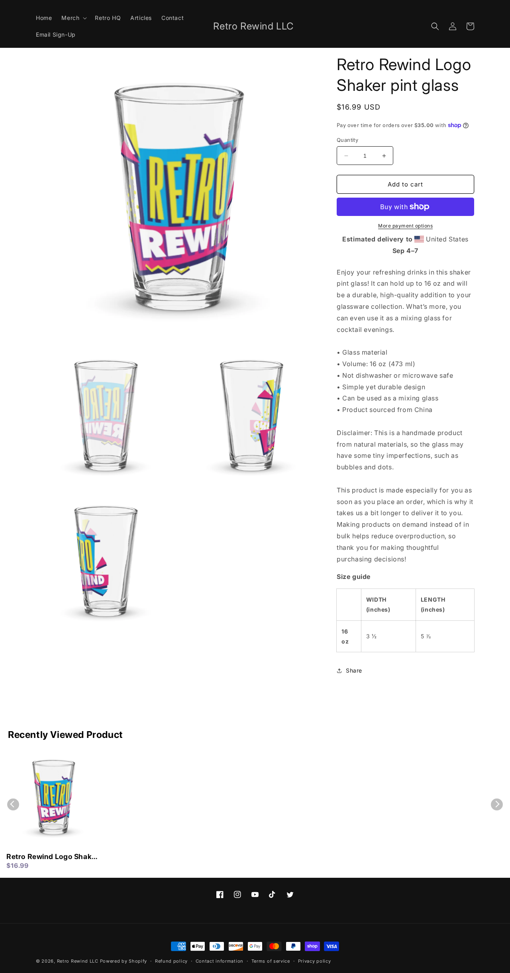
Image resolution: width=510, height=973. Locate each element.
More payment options (405, 226)
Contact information (219, 961)
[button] (73, 18)
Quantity (347, 140)
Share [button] (354, 670)
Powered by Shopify (123, 961)
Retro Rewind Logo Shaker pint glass (52, 857)
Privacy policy (314, 961)
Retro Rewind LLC (77, 961)
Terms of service (270, 961)
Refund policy (171, 961)
